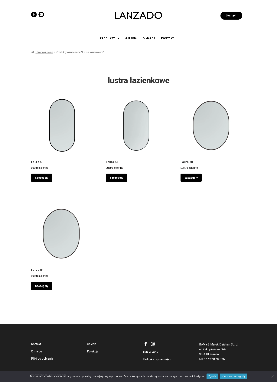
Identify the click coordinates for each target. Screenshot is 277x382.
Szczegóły (41, 177)
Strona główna (44, 52)
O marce (149, 38)
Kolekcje (92, 351)
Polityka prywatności (157, 359)
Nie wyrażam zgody (233, 376)
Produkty (107, 38)
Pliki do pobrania (42, 358)
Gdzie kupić (151, 352)
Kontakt (231, 15)
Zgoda (212, 376)
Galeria (131, 38)
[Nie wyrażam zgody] (272, 376)
